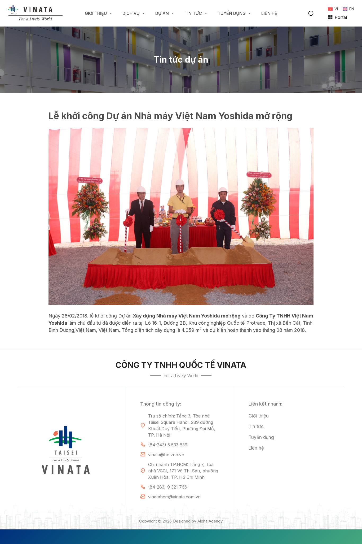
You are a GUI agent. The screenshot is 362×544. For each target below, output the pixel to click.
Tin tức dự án (181, 59)
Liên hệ (269, 13)
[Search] (311, 13)
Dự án (162, 13)
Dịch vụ (131, 13)
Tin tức (193, 13)
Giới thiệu (96, 13)
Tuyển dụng (232, 13)
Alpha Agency (210, 521)
